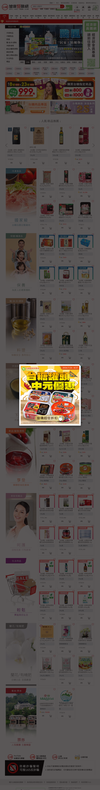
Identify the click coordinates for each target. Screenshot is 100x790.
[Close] (81, 364)
